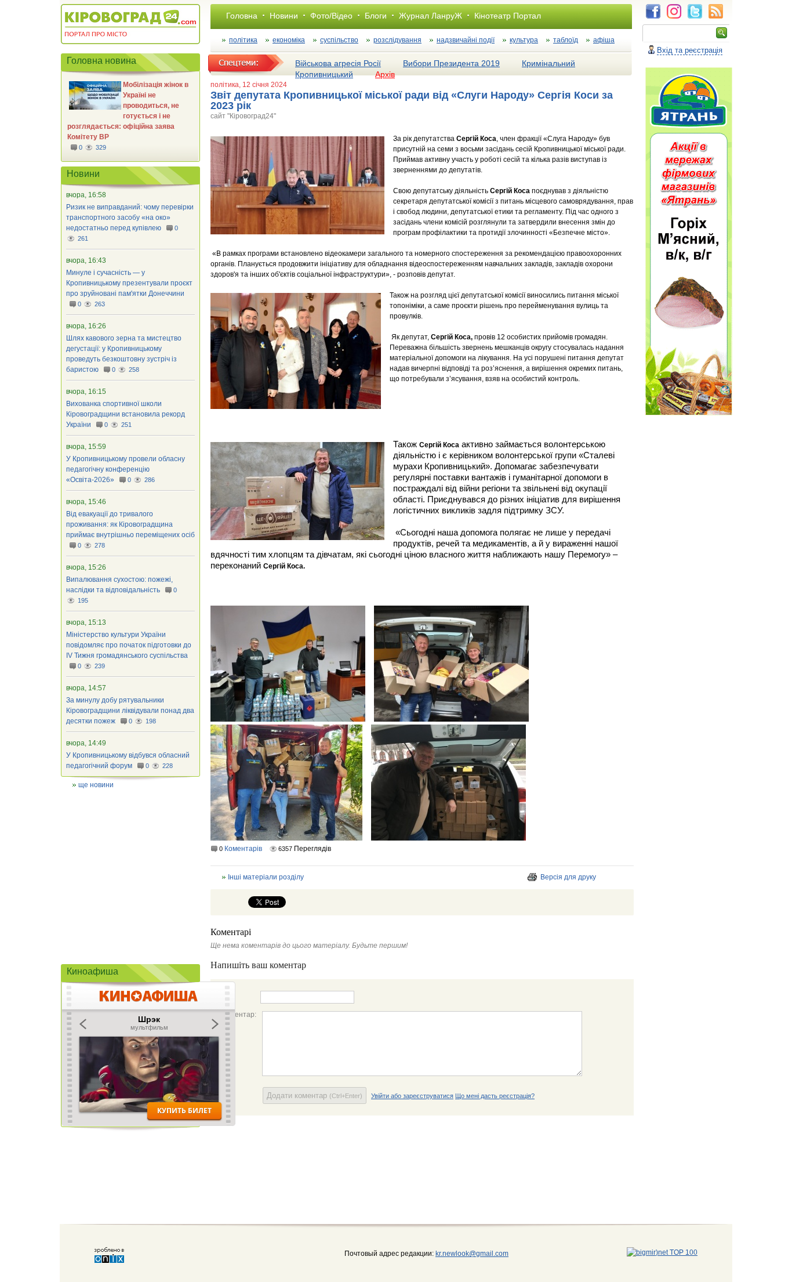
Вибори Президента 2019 (451, 63)
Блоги (376, 15)
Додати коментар (314, 1095)
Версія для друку (568, 877)
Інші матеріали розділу (266, 877)
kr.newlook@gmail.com (460, 1254)
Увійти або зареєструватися (412, 1095)
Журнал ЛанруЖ (430, 15)
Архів (385, 74)
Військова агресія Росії (338, 63)
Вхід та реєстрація (689, 50)
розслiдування (397, 40)
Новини (284, 15)
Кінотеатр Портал (507, 15)
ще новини (96, 785)
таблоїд (565, 40)
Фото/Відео (331, 15)
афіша (604, 40)
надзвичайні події (466, 40)
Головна (241, 15)
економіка (289, 40)
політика (243, 40)
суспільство (339, 40)
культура (524, 40)
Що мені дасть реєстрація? (495, 1095)
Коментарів (243, 849)
